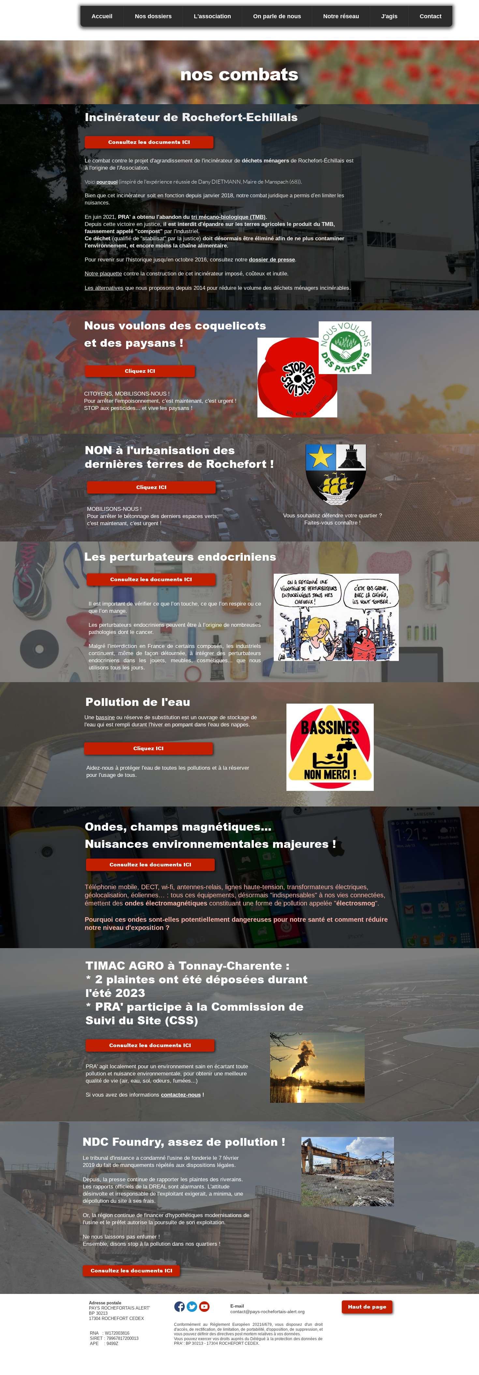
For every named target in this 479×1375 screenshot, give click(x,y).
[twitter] (192, 1306)
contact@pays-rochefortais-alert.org (267, 1311)
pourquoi (107, 181)
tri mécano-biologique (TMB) (228, 217)
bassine (105, 717)
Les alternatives (104, 288)
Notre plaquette (103, 274)
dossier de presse (272, 260)
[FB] (179, 1306)
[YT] (204, 1306)
